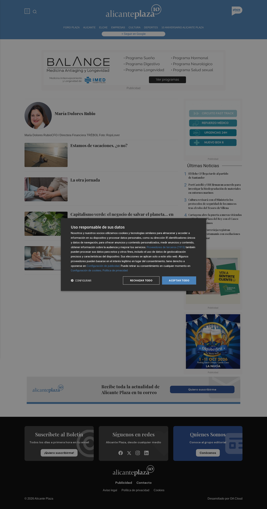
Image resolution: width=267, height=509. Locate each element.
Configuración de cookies (86, 270)
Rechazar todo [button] (141, 280)
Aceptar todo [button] (179, 280)
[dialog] (133, 254)
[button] (81, 280)
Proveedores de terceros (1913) (166, 247)
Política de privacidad (115, 270)
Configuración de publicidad (103, 265)
